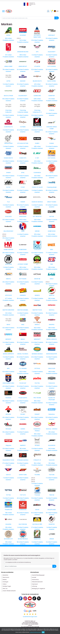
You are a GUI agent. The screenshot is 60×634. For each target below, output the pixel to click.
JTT (37, 264)
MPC (8, 368)
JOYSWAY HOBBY (23, 264)
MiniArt (23, 339)
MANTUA (51, 295)
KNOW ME (37, 279)
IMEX (51, 249)
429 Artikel (37, 220)
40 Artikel (5, 328)
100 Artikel (37, 267)
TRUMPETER (8, 509)
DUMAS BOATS (8, 158)
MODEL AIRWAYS (52, 339)
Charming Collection (8, 111)
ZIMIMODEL (37, 539)
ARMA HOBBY (8, 66)
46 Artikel (5, 417)
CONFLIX (51, 110)
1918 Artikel (51, 328)
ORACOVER (51, 368)
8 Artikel (19, 99)
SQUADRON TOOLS (8, 460)
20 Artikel (49, 69)
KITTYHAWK (22, 279)
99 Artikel (48, 284)
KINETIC (8, 279)
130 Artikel (52, 463)
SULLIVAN (51, 460)
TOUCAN (37, 495)
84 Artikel (20, 357)
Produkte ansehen (8, 40)
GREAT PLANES (51, 202)
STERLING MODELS (22, 460)
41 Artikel (5, 161)
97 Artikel (49, 205)
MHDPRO (51, 324)
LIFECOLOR (8, 295)
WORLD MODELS (23, 539)
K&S (51, 264)
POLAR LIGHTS (23, 398)
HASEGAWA (22, 216)
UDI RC (37, 509)
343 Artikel (23, 40)
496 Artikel (37, 146)
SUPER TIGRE (23, 475)
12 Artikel (19, 190)
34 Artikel (20, 69)
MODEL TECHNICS (22, 354)
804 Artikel (51, 234)
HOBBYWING (23, 249)
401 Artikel (37, 84)
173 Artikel (52, 99)
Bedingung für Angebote (38, 588)
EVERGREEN (37, 172)
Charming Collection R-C (37, 111)
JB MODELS (8, 264)
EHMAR (8, 172)
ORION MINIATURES (8, 383)
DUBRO (37, 143)
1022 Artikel (22, 372)
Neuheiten (5, 575)
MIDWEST (8, 339)
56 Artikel (20, 205)
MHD (22, 324)
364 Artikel (37, 463)
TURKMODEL (23, 509)
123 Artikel (49, 417)
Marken (5, 579)
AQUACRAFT (51, 52)
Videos (4, 584)
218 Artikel (52, 432)
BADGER (22, 81)
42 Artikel (34, 253)
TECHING (37, 475)
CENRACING (37, 96)
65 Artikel (5, 99)
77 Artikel (20, 176)
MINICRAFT (37, 339)
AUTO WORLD (51, 66)
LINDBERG (23, 295)
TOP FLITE (23, 495)
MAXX (8, 324)
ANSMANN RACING (22, 52)
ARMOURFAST (23, 66)
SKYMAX (37, 445)
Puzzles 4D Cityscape (51, 399)
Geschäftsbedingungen (38, 575)
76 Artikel (20, 417)
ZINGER (51, 539)
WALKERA (8, 524)
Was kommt (6, 577)
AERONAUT (51, 35)
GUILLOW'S (8, 216)
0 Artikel (34, 205)
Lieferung (34, 586)
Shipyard (8, 445)
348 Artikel (51, 448)
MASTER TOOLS (37, 310)
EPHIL (22, 172)
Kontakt (34, 577)
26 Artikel (5, 282)
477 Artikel (8, 298)
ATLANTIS (37, 66)
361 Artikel (23, 448)
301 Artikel (37, 234)
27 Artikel (34, 527)
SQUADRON (51, 445)
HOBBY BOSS (51, 231)
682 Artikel (23, 267)
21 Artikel (19, 161)
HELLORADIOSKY (8, 231)
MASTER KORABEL (22, 310)
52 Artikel (34, 69)
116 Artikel (5, 432)
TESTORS (51, 475)
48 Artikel (20, 130)
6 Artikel (48, 55)
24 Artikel (34, 342)
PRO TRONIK (37, 398)
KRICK (51, 279)
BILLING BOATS (37, 81)
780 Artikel (8, 513)
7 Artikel (48, 220)
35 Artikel (5, 238)
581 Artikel (37, 434)
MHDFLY (37, 324)
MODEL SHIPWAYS (8, 354)
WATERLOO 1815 (37, 524)
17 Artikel (48, 478)
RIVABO (22, 414)
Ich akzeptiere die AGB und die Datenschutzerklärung (18, 562)
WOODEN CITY (8, 539)
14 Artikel (34, 282)
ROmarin (8, 429)
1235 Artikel (37, 99)
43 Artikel (5, 176)
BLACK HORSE (52, 81)
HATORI (51, 216)
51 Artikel (34, 313)
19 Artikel (48, 513)
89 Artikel (49, 176)
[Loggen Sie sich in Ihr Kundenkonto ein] (48, 12)
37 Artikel (5, 463)
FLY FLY (8, 187)
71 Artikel (20, 432)
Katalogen (5, 582)
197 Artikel (8, 55)
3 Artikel (34, 55)
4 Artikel (19, 146)
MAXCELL (51, 310)
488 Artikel (51, 372)
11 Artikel (5, 130)
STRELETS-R (37, 460)
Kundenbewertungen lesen (30, 616)
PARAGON (52, 383)
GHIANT (22, 202)
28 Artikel (5, 253)
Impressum (35, 584)
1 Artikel (5, 146)
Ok (43, 632)
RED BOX (8, 414)
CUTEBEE (23, 127)
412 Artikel (37, 161)
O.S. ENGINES (23, 368)
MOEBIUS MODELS (37, 354)
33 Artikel (34, 115)
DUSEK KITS (22, 158)
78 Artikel (5, 69)
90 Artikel (49, 84)
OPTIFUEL (37, 368)
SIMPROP (23, 445)
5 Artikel (5, 84)
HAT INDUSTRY (37, 216)
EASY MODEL (51, 158)
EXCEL (51, 172)
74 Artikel (49, 146)
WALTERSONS (23, 524)
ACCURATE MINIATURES (37, 36)
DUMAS (51, 143)
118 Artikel (5, 401)
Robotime (52, 414)
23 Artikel (34, 40)
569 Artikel (23, 55)
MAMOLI (37, 295)
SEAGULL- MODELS (51, 429)
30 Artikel (20, 513)
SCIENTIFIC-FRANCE (37, 430)
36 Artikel (49, 190)
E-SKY (37, 158)
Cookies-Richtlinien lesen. (35, 632)
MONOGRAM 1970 (51, 354)
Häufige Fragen (7, 586)
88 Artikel (34, 417)
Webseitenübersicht (37, 582)
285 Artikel (51, 267)
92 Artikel (5, 220)
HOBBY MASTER (8, 249)
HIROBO (37, 231)
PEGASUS (8, 398)
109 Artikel (8, 542)
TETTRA (8, 495)
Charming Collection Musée (23, 111)
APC (37, 52)
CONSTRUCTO (8, 127)
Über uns (5, 588)
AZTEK (8, 81)
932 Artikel (37, 328)
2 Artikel (19, 313)
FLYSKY (23, 187)
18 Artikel (48, 313)
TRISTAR (51, 495)
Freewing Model (51, 187)
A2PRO (8, 35)
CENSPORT (51, 96)
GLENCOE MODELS (37, 202)
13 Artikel (34, 130)
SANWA (23, 429)
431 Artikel (37, 176)
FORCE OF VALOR (37, 187)
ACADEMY (23, 35)
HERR (22, 231)
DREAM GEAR (8, 143)
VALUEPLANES (52, 509)
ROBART (37, 414)
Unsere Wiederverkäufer (9, 591)
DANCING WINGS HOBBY (51, 128)
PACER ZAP (22, 383)
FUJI (8, 202)
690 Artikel (51, 298)
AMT (8, 52)
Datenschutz (35, 579)
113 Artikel (49, 38)
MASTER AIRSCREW (8, 310)
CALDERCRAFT (22, 96)
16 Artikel (5, 448)
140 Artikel (8, 313)
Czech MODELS (37, 127)
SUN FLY (8, 475)
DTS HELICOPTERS (22, 143)
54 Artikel (20, 328)
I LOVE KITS (37, 249)
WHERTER (52, 524)
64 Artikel (49, 132)
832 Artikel (8, 38)
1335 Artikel (22, 220)
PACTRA (37, 383)
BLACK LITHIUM (8, 96)
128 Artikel (8, 527)
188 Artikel (37, 401)
